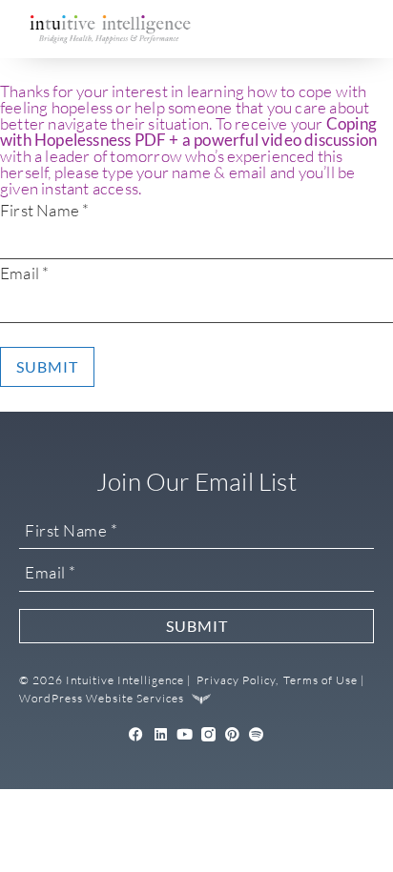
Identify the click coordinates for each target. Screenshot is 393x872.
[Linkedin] (161, 734)
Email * (24, 273)
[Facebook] (136, 734)
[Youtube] (184, 734)
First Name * (44, 210)
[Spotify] (257, 734)
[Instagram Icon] (208, 734)
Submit (47, 366)
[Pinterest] (232, 734)
